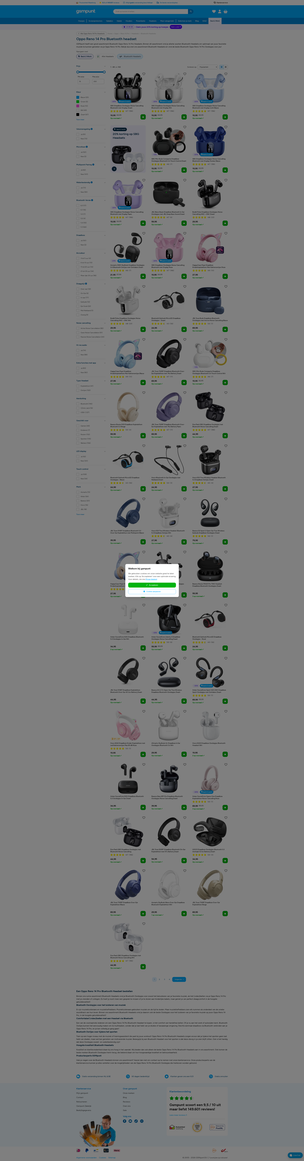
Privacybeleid (151, 579)
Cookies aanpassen (153, 591)
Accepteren (153, 585)
